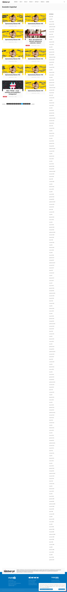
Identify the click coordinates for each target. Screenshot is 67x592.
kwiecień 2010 (51, 488)
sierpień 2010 (51, 478)
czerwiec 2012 (51, 422)
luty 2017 (50, 283)
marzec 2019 (51, 219)
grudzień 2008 (51, 529)
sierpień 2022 (51, 123)
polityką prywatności (50, 586)
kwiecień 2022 (51, 133)
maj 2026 (50, 19)
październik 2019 (52, 201)
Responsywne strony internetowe (14, 583)
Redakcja (42, 1)
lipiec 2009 (51, 511)
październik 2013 (52, 382)
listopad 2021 (51, 146)
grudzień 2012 (51, 407)
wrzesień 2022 (51, 120)
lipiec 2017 (51, 270)
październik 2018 (52, 232)
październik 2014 (52, 351)
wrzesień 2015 (51, 326)
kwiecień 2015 (51, 338)
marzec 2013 (51, 399)
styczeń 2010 (51, 496)
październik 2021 (52, 148)
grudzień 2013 (51, 376)
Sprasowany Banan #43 (12, 59)
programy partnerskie (55, 580)
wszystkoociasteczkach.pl (45, 587)
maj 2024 (50, 69)
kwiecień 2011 (51, 458)
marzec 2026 (51, 21)
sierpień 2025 (51, 31)
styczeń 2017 (51, 285)
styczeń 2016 (51, 316)
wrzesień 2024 (51, 59)
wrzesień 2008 (51, 536)
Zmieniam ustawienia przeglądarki (46, 589)
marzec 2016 (51, 310)
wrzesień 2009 (51, 506)
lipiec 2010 (51, 481)
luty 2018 (50, 252)
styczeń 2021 (51, 163)
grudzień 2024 (51, 52)
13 (18, 103)
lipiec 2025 (51, 34)
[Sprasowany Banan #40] (35, 70)
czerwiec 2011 (51, 453)
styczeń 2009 (51, 526)
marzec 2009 (51, 521)
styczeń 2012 (51, 435)
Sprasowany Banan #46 (12, 23)
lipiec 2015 (51, 331)
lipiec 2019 (51, 209)
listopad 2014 (51, 349)
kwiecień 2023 (51, 102)
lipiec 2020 (51, 178)
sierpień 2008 (51, 539)
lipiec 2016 (51, 300)
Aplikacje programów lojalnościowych (12, 585)
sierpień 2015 (51, 328)
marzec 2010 (51, 491)
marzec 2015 (51, 341)
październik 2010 (52, 473)
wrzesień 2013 (51, 384)
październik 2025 (52, 26)
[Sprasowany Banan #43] (12, 54)
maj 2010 (50, 486)
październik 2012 (52, 412)
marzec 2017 (51, 280)
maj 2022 (50, 130)
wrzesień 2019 (51, 204)
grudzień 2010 (51, 468)
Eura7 (21, 1)
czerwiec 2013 (51, 392)
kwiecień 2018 (51, 247)
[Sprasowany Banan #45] (35, 18)
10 (12, 103)
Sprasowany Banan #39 (35, 91)
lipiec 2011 (51, 450)
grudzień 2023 (51, 82)
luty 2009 (50, 524)
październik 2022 (52, 118)
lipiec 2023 (51, 95)
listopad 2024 (51, 54)
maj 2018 (50, 244)
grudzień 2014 (51, 346)
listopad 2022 (51, 115)
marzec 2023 (51, 105)
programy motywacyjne (55, 581)
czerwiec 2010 (51, 483)
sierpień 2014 (51, 356)
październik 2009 (52, 503)
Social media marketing (33, 584)
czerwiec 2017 (51, 272)
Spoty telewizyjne (32, 581)
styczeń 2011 (51, 465)
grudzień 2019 (51, 196)
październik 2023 (52, 87)
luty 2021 (50, 161)
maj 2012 (50, 425)
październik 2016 (52, 293)
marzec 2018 (51, 250)
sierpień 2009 (51, 508)
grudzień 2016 (51, 288)
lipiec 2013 (51, 389)
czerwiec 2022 (51, 128)
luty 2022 (50, 138)
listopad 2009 (51, 501)
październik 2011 (52, 443)
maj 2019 (50, 214)
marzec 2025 (51, 44)
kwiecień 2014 (51, 366)
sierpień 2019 (51, 206)
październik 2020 (52, 171)
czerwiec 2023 (51, 97)
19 (29, 103)
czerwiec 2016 (51, 303)
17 (25, 103)
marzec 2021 (51, 158)
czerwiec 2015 (51, 333)
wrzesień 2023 (51, 90)
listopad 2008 (51, 531)
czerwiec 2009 (51, 514)
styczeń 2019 (51, 224)
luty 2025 (50, 47)
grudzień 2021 (51, 143)
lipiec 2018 (51, 239)
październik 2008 (52, 534)
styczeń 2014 (51, 374)
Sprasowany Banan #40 (35, 75)
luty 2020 (50, 191)
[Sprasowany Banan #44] (12, 34)
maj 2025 (50, 39)
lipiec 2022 (51, 125)
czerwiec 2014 (51, 361)
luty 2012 (50, 432)
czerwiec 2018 (51, 242)
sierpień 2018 (51, 237)
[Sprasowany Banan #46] (12, 18)
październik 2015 (52, 323)
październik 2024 (52, 57)
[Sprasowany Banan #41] (12, 70)
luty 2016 (50, 313)
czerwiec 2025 (51, 36)
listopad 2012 (51, 409)
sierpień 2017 (51, 267)
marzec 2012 (51, 430)
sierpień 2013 (51, 387)
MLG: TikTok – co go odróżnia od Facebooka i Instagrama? (13, 92)
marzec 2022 (51, 135)
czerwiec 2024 (51, 67)
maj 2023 (50, 100)
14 (20, 103)
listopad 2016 (51, 290)
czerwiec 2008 (51, 544)
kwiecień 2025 (51, 41)
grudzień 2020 (51, 166)
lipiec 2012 (51, 420)
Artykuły (36, 1)
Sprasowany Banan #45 (35, 23)
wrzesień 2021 (51, 151)
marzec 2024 (51, 74)
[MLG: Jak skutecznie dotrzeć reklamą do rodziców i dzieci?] (35, 34)
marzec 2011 (51, 460)
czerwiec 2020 (51, 181)
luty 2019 (50, 222)
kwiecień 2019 (51, 217)
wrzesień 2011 (51, 445)
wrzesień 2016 (51, 295)
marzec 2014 (51, 369)
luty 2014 (50, 371)
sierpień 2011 (51, 448)
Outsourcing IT (11, 580)
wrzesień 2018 (51, 234)
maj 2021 (50, 153)
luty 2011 (50, 463)
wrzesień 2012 (51, 415)
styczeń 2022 (51, 140)
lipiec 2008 (51, 541)
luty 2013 (50, 402)
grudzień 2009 (51, 498)
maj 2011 (50, 455)
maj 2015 (50, 336)
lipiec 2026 (51, 16)
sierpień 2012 (51, 417)
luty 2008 (50, 554)
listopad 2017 (51, 260)
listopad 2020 (51, 168)
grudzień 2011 (51, 437)
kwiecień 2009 (51, 519)
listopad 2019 (51, 199)
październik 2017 (52, 262)
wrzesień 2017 (51, 265)
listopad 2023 (51, 85)
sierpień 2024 (51, 62)
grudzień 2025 (51, 24)
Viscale (25, 1)
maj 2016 (50, 305)
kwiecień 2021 (51, 156)
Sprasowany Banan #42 (35, 59)
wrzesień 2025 (51, 29)
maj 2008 (50, 547)
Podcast (31, 1)
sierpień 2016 (51, 298)
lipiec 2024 (51, 64)
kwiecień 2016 (51, 308)
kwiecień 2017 (51, 277)
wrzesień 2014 (51, 354)
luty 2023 (50, 107)
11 (14, 103)
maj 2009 (50, 516)
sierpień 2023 (51, 92)
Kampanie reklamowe (33, 583)
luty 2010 (50, 493)
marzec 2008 (51, 552)
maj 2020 (50, 184)
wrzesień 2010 (51, 475)
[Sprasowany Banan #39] (35, 85)
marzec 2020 (51, 189)
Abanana (15, 1)
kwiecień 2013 (51, 397)
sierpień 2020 (51, 176)
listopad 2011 (51, 440)
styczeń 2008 (51, 557)
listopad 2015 (51, 321)
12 (16, 103)
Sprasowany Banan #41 (12, 75)
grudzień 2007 (51, 559)
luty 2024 (50, 77)
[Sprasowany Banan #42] (35, 54)
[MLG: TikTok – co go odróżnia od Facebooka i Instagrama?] (12, 85)
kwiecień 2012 (51, 427)
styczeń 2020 (51, 194)
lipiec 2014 (51, 359)
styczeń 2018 (51, 255)
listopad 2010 (51, 470)
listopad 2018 (51, 229)
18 (27, 103)
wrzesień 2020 (51, 173)
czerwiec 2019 (51, 211)
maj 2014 (50, 364)
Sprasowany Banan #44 (12, 39)
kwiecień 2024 (51, 72)
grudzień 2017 (51, 257)
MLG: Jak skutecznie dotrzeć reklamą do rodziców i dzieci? (35, 41)
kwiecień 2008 (51, 549)
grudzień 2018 (51, 227)
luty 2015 (50, 343)
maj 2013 (50, 394)
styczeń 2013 (51, 404)
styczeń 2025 (51, 49)
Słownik (47, 1)
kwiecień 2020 (51, 186)
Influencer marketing (32, 580)
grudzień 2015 (51, 318)
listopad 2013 (51, 379)
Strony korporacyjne (12, 581)
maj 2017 (50, 275)
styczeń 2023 (51, 110)
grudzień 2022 (51, 113)
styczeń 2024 (51, 80)
